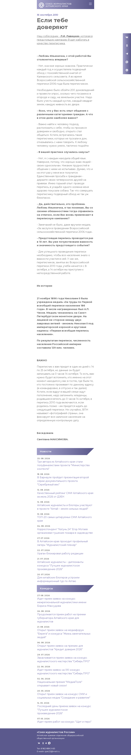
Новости (45, 451)
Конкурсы (46, 588)
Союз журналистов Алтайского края (55, 5)
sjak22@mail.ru (52, 751)
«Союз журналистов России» (56, 732)
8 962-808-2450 (48, 748)
